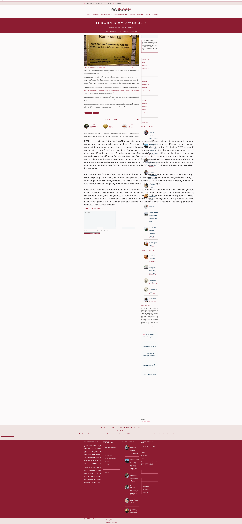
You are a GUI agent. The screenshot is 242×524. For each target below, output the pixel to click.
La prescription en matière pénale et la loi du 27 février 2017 (133, 126)
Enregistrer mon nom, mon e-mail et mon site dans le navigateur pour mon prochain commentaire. (103, 230)
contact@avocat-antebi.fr (118, 3)
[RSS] (130, 3)
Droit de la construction (109, 452)
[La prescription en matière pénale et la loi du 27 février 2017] (125, 126)
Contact (148, 14)
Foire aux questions (146, 471)
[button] (137, 119)
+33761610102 (108, 3)
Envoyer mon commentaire (92, 233)
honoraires (96, 112)
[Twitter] (129, 3)
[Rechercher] (160, 15)
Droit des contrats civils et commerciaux (109, 472)
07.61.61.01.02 (121, 430)
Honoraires (132, 14)
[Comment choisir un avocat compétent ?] (106, 126)
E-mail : (143, 451)
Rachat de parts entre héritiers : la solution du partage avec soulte (134, 501)
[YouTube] (131, 3)
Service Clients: (144, 464)
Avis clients (155, 14)
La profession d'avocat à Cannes (115, 31)
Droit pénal (107, 464)
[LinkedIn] (128, 3)
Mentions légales (109, 519)
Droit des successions (106, 14)
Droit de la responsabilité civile (110, 458)
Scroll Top (2, 0)
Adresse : (143, 452)
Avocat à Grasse (145, 492)
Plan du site (108, 520)
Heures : (143, 460)
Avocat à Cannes (146, 479)
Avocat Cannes (88, 112)
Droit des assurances (108, 455)
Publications (140, 14)
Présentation (96, 14)
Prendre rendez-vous (7, 436)
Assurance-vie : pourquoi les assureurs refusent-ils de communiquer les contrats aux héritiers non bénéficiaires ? (134, 489)
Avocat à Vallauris (146, 489)
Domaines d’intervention (121, 14)
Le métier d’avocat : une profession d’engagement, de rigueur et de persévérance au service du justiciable (134, 450)
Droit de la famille (108, 467)
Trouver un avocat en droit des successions (110, 448)
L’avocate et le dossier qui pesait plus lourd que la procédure (133, 511)
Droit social (107, 461)
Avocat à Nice (145, 483)
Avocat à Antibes (146, 486)
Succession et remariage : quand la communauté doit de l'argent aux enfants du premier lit (134, 477)
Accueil (88, 14)
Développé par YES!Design (111, 522)
